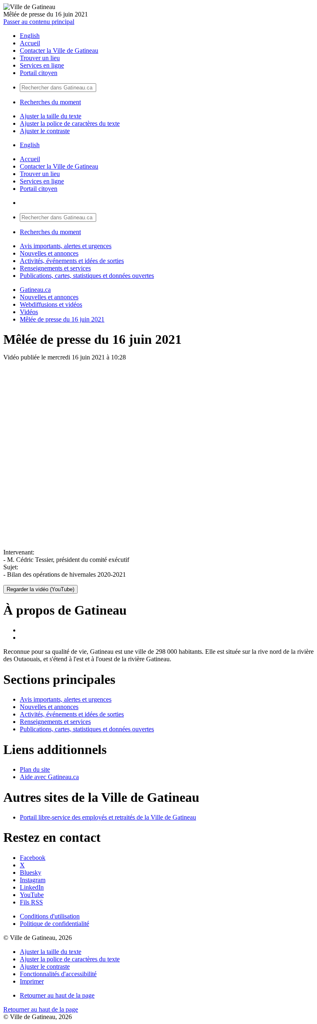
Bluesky (30, 872)
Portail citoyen (38, 72)
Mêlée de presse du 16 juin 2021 (62, 319)
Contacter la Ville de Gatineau (59, 50)
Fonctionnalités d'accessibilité (58, 973)
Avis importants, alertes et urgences (65, 245)
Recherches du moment (50, 102)
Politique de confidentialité (54, 923)
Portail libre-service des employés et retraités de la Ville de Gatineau (108, 817)
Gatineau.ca (35, 289)
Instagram (32, 879)
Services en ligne (42, 65)
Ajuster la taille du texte (50, 116)
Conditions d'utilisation (50, 916)
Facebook (32, 857)
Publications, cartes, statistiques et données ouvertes (87, 275)
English (30, 35)
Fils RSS (31, 902)
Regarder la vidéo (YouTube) (40, 589)
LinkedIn (32, 887)
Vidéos (29, 311)
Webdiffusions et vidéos (51, 304)
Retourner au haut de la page (57, 995)
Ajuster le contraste (45, 130)
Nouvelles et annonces (49, 253)
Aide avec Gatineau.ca (49, 776)
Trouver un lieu (40, 57)
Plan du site (35, 769)
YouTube (32, 894)
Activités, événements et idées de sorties (72, 260)
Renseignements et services (55, 268)
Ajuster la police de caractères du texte (70, 123)
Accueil (30, 43)
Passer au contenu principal (38, 21)
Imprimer (32, 981)
